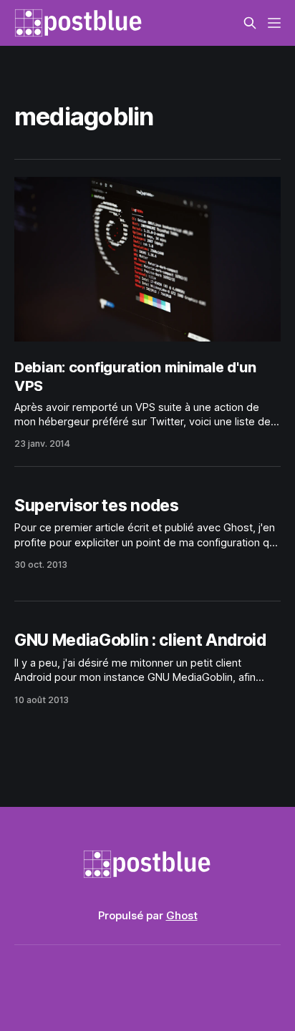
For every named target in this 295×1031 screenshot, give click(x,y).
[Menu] (274, 22)
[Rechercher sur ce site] (249, 22)
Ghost (182, 915)
